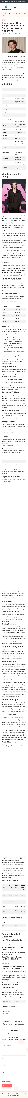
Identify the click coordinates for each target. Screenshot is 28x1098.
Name (3, 1058)
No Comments (22, 33)
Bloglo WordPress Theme (14, 1095)
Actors (3, 20)
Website (4, 1072)
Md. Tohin (6, 1011)
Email (3, 1065)
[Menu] (15, 7)
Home (3, 13)
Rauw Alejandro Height (13, 1001)
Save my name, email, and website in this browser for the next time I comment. (13, 1081)
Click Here (17, 925)
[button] (6, 1014)
